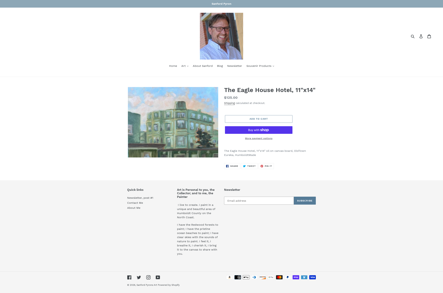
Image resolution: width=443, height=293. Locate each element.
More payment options (258, 138)
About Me (133, 207)
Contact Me (135, 202)
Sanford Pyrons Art (147, 285)
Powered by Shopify (169, 285)
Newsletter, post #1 (140, 197)
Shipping (229, 103)
